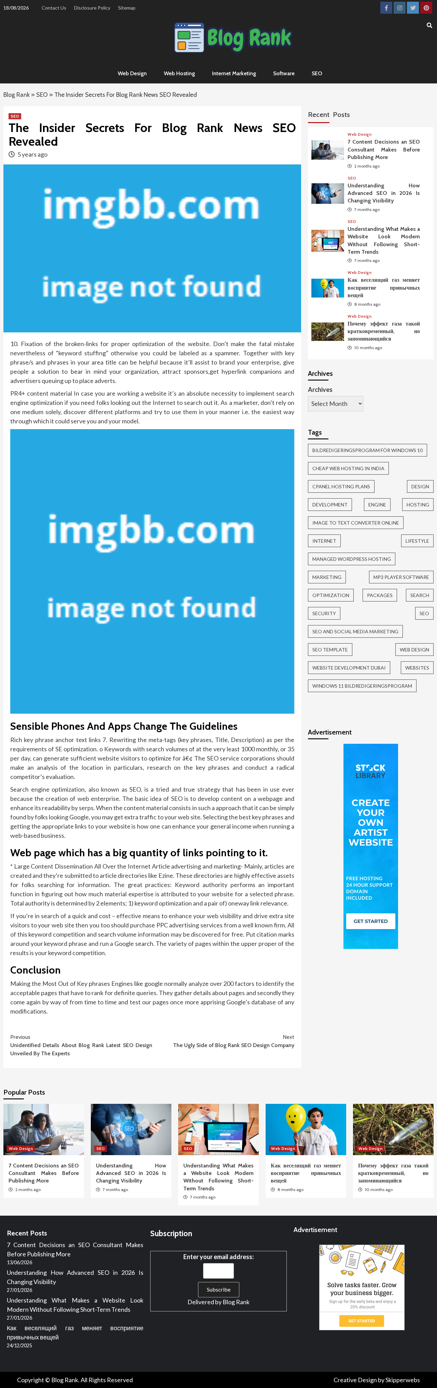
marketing (326, 577)
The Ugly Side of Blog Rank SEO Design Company (233, 1041)
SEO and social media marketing (355, 631)
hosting (418, 504)
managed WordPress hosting (351, 559)
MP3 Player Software (401, 577)
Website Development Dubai (349, 668)
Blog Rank (16, 94)
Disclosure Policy (92, 8)
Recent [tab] (318, 114)
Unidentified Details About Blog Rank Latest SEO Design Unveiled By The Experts (81, 1045)
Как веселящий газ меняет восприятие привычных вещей (384, 288)
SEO (317, 73)
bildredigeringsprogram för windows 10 (367, 450)
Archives (320, 389)
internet (324, 541)
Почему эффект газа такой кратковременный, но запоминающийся (384, 331)
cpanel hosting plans (341, 486)
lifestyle (417, 541)
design (420, 486)
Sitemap (127, 8)
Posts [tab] (341, 114)
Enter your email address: (218, 1256)
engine (377, 504)
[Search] (429, 25)
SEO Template (330, 649)
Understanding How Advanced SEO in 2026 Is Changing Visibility (384, 193)
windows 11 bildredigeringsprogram (362, 686)
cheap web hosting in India (348, 468)
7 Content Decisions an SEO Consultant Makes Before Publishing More (384, 150)
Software (284, 73)
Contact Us (54, 8)
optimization (330, 595)
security (324, 613)
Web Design (132, 73)
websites (417, 668)
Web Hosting (179, 73)
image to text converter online (355, 523)
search (419, 595)
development (330, 504)
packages (380, 595)
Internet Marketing (234, 73)
